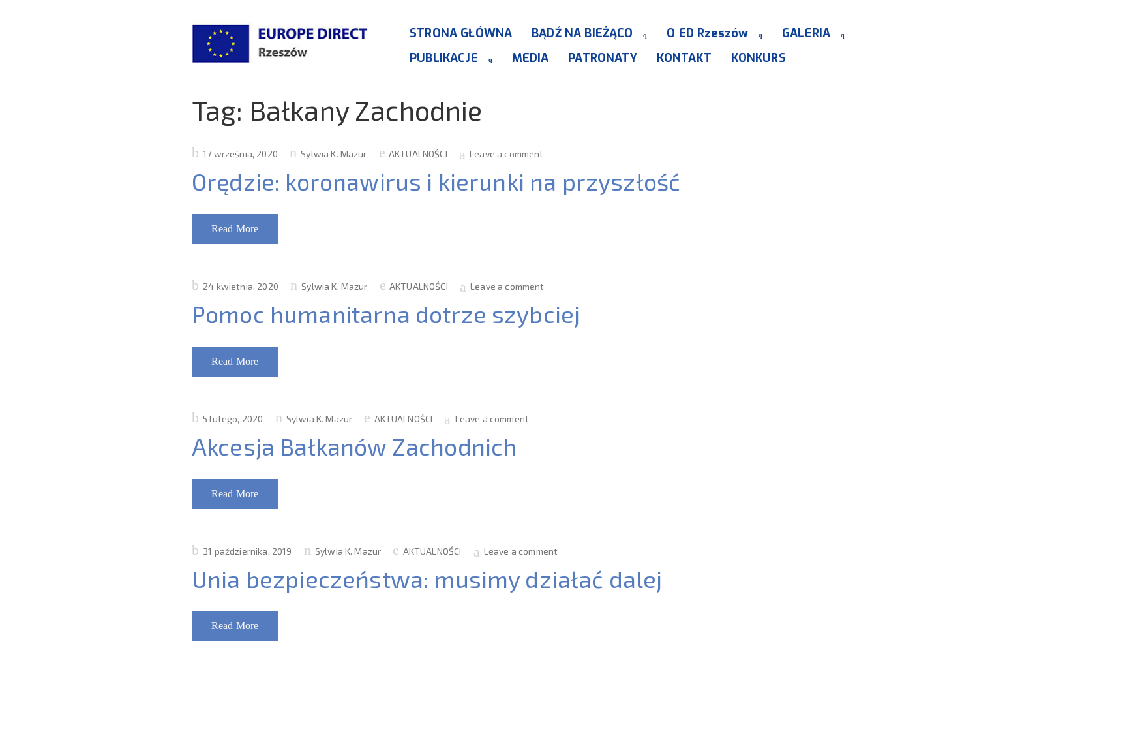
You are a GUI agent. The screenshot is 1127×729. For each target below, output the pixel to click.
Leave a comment (506, 153)
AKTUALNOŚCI (418, 153)
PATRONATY (602, 58)
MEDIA (530, 58)
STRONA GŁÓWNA (461, 33)
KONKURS (758, 58)
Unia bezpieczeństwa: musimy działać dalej (427, 579)
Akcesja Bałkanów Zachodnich (354, 446)
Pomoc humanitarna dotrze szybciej (386, 314)
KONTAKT (684, 58)
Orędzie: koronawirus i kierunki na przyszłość (436, 181)
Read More (234, 228)
